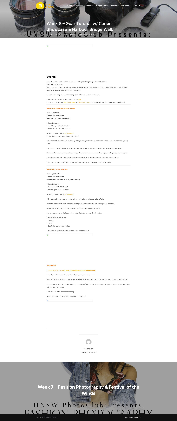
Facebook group (84, 102)
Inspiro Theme (128, 417)
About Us (78, 6)
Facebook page (69, 102)
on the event (69, 133)
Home (69, 6)
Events (89, 6)
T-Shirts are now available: (56, 270)
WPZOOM (138, 417)
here (79, 99)
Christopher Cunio (55, 34)
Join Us (137, 6)
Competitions (101, 6)
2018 (68, 34)
